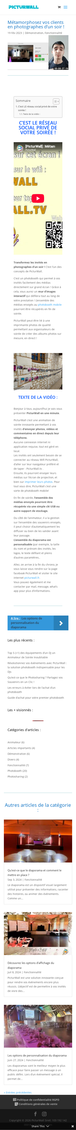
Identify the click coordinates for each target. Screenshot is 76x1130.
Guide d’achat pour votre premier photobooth (36, 697)
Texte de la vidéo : (31, 114)
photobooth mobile (50, 304)
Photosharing (16, 776)
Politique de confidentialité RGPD (38, 1099)
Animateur (14, 742)
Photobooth (15, 771)
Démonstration (34, 33)
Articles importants (19, 748)
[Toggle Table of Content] (54, 101)
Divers (11, 759)
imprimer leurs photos (39, 482)
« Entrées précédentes (18, 1092)
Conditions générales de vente (38, 1104)
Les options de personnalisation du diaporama (37, 1055)
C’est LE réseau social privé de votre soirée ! (37, 108)
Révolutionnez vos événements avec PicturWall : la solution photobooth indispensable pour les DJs (37, 667)
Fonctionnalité (53, 33)
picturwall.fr (31, 577)
